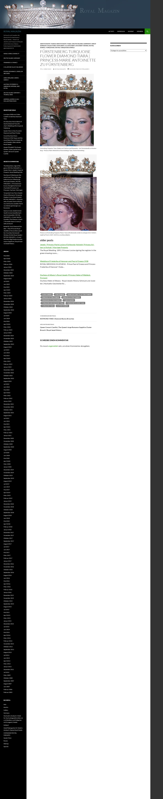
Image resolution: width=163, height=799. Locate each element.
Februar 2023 (8, 364)
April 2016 (7, 584)
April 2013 (7, 661)
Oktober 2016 (8, 569)
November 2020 (9, 441)
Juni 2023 (7, 353)
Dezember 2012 (9, 669)
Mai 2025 (7, 287)
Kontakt (131, 31)
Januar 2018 (7, 530)
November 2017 (9, 535)
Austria (6, 707)
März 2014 (7, 638)
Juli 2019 (6, 484)
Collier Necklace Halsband (13, 67)
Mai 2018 (7, 521)
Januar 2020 (7, 467)
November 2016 (9, 567)
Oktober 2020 (8, 444)
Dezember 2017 (9, 532)
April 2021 (7, 427)
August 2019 (8, 481)
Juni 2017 (7, 550)
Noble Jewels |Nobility (11, 53)
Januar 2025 (7, 298)
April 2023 (7, 358)
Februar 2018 (8, 527)
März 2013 (7, 664)
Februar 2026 (8, 264)
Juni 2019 (7, 487)
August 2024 (8, 313)
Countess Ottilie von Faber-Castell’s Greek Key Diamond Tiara (12, 117)
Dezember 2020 (9, 438)
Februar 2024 (8, 330)
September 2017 (9, 541)
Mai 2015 (7, 612)
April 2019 (7, 492)
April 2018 (7, 524)
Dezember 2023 (9, 335)
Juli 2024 (6, 316)
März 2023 (7, 361)
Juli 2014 (6, 627)
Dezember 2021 (9, 404)
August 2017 (8, 544)
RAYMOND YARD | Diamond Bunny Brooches (57, 317)
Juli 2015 (6, 609)
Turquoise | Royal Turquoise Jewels (60, 47)
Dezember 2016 (9, 564)
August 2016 (8, 575)
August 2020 (8, 450)
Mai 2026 (7, 256)
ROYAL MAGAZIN (12, 31)
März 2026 (7, 261)
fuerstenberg (47, 294)
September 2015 (9, 604)
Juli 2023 (6, 350)
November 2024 (9, 304)
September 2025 (9, 276)
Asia (5, 704)
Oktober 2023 (8, 341)
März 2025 (7, 293)
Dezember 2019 (9, 470)
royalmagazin (60, 69)
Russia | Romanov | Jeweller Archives (13, 72)
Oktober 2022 (8, 375)
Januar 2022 (7, 401)
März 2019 (7, 495)
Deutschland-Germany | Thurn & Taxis (12, 93)
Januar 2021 (7, 435)
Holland (6, 725)
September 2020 (9, 447)
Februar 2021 (8, 433)
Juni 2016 (7, 578)
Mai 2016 (7, 581)
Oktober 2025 (8, 273)
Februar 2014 (8, 641)
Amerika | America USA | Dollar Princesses (11, 100)
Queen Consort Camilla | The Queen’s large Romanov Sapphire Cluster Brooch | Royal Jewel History (66, 327)
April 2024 (7, 324)
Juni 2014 (7, 629)
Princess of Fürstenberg (50, 297)
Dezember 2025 (9, 270)
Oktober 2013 (8, 647)
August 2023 (8, 347)
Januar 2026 (7, 267)
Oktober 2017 (8, 538)
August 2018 (8, 515)
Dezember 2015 (9, 595)
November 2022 (9, 373)
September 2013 (9, 649)
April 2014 (7, 635)
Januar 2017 (7, 561)
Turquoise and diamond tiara (53, 303)
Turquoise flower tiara (75, 303)
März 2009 (7, 675)
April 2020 (7, 461)
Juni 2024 (7, 318)
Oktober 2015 (8, 601)
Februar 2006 (8, 689)
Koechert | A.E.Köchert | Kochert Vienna (73, 45)
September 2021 (9, 413)
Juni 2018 (7, 518)
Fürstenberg (59, 294)
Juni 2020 (7, 455)
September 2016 (9, 572)
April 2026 (7, 258)
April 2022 (7, 393)
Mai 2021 (7, 424)
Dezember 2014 (9, 624)
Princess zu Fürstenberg (71, 297)
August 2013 (8, 652)
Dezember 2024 (9, 301)
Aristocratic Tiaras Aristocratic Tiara (55, 44)
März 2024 (7, 327)
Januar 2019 (7, 501)
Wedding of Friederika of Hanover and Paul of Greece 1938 (64, 261)
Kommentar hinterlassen (79, 69)
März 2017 (7, 555)
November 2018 (9, 507)
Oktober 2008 (8, 678)
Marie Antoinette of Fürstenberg (80, 294)
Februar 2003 (8, 692)
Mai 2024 (7, 321)
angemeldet (53, 346)
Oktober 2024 (8, 307)
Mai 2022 (7, 390)
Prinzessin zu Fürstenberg (51, 300)
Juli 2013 (6, 655)
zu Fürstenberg (62, 306)
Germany (6, 713)
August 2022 (8, 381)
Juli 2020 (6, 452)
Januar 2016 (7, 592)
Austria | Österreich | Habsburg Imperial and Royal (12, 86)
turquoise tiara (48, 306)
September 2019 (9, 478)
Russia (6, 741)
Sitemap (6, 744)
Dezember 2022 (9, 370)
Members (140, 31)
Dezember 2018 (9, 504)
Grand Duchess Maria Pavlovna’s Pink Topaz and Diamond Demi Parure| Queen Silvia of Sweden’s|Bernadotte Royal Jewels (13, 140)
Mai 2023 (7, 355)
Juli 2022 (6, 384)
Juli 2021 (6, 418)
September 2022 (9, 378)
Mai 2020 (7, 458)
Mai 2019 (7, 490)
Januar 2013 (7, 666)
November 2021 (9, 407)
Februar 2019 (8, 498)
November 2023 (9, 338)
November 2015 (9, 598)
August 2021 (8, 415)
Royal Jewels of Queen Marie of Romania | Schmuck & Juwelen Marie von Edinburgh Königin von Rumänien (13, 203)
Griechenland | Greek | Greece (11, 79)
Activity (111, 31)
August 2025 (8, 278)
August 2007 (8, 684)
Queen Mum (7, 738)
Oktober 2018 (8, 510)
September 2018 (9, 512)
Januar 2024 (7, 333)
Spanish (6, 746)
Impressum (121, 31)
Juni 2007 (7, 686)
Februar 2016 (8, 589)
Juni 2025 (7, 284)
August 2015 (8, 607)
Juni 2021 (7, 421)
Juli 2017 (6, 547)
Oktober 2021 (8, 410)
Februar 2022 (8, 398)
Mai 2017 (7, 552)
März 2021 (7, 430)
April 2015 (7, 615)
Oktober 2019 (8, 475)
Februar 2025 (8, 296)
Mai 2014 (7, 632)
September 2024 (9, 310)
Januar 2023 (7, 367)
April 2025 (7, 290)
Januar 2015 (7, 621)
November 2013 (9, 644)
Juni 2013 (7, 658)
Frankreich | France (10, 62)
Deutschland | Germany (81, 44)
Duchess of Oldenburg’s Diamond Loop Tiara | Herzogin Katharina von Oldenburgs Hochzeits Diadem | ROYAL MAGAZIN (12, 179)
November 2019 (9, 472)
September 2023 (9, 344)
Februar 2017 (8, 558)
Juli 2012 (6, 672)
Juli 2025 (6, 281)
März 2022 (7, 395)
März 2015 (7, 618)
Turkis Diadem (69, 300)
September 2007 (9, 681)
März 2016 (7, 587)
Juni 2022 (7, 387)
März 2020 (7, 464)
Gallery (6, 710)
